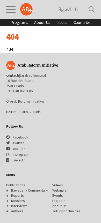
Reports (17, 195)
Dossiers (18, 200)
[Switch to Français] (76, 9)
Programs (19, 22)
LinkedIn (19, 160)
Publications (15, 185)
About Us (42, 22)
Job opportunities (66, 211)
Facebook (20, 137)
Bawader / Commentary (29, 190)
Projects (59, 200)
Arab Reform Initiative (26, 9)
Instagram (20, 154)
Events (57, 195)
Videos (57, 185)
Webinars (59, 190)
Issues (61, 22)
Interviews (19, 206)
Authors (17, 211)
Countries (82, 22)
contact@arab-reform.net (26, 75)
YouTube (19, 148)
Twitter (18, 143)
